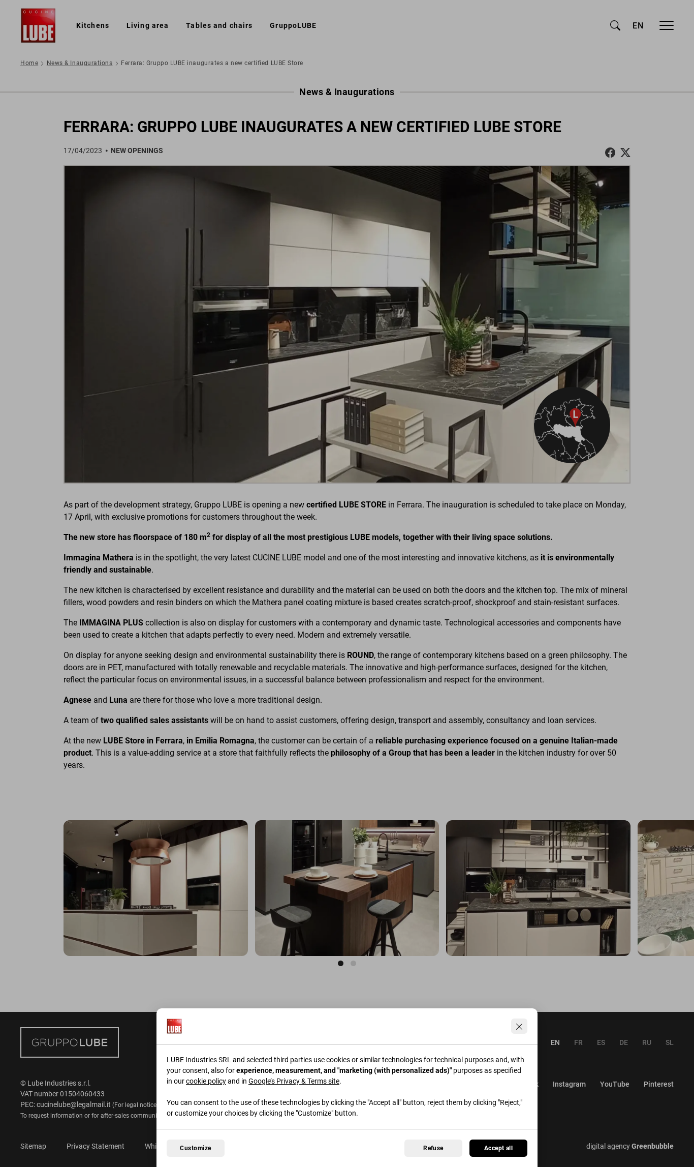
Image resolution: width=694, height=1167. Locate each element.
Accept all (498, 1148)
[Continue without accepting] (519, 1026)
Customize (195, 1148)
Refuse (433, 1148)
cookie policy (206, 1081)
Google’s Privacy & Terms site (293, 1081)
